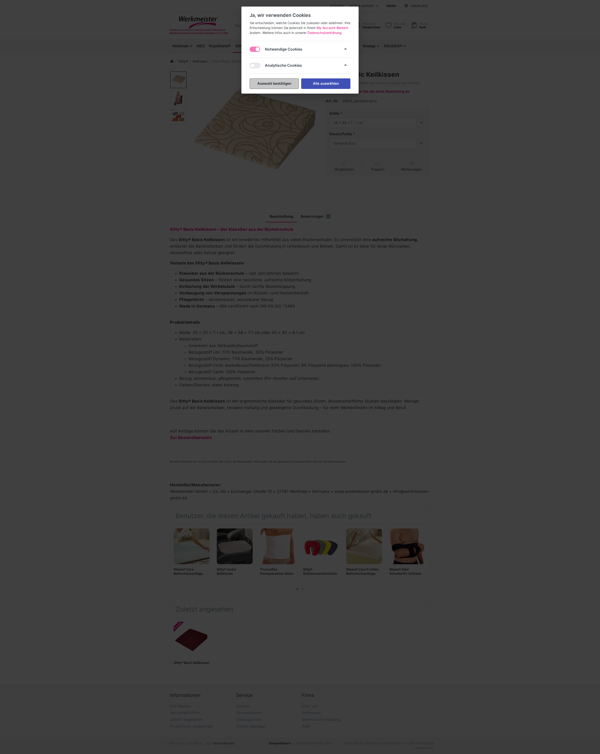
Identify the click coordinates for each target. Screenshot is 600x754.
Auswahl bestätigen (274, 83)
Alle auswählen (326, 83)
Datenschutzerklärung (324, 33)
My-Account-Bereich (332, 28)
